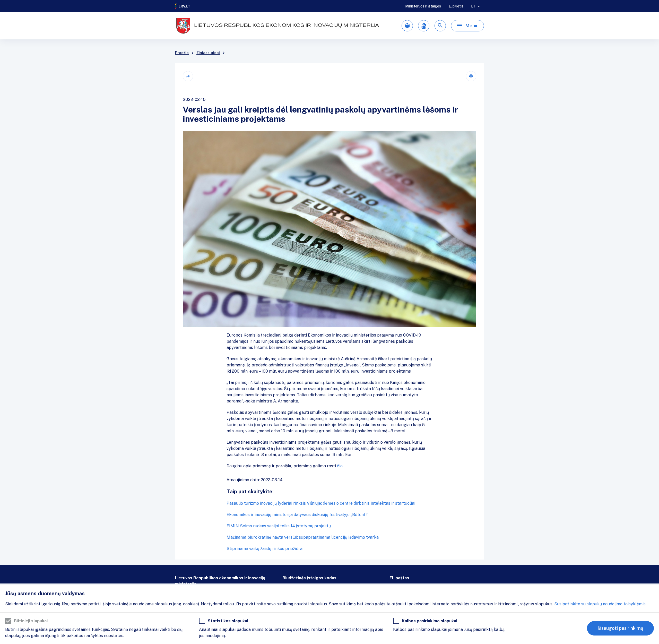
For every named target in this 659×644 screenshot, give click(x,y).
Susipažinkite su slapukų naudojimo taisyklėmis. (600, 604)
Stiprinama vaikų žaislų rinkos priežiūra (264, 548)
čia (340, 465)
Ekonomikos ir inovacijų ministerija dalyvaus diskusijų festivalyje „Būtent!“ (297, 514)
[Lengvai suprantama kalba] (407, 25)
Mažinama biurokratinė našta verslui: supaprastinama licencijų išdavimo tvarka (303, 537)
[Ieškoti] (440, 25)
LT (473, 6)
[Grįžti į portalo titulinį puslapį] (182, 6)
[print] (471, 76)
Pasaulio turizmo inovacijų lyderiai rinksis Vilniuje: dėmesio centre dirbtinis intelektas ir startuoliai (321, 503)
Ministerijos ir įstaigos (423, 6)
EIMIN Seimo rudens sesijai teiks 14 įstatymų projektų (279, 525)
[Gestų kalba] (423, 25)
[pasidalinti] (188, 76)
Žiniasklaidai (208, 53)
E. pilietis (456, 6)
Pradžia (182, 53)
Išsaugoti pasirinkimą (620, 628)
